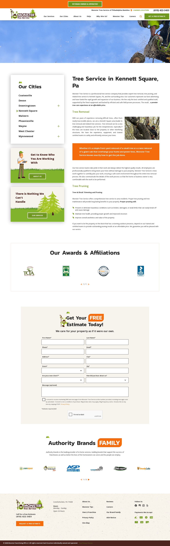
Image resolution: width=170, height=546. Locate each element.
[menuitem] (49, 16)
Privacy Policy (65, 404)
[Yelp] (147, 505)
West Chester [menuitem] (26, 131)
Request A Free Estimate (29, 523)
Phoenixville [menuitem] (26, 121)
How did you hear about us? (97, 376)
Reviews (110, 501)
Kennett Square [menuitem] (28, 110)
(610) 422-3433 (161, 10)
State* (44, 366)
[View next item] (89, 480)
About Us (37, 176)
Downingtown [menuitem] (27, 105)
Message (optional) (49, 385)
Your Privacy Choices (86, 543)
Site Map (86, 523)
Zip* (88, 366)
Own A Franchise (89, 512)
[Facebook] (135, 505)
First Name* (46, 338)
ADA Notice (111, 517)
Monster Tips (87, 507)
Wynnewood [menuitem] (26, 136)
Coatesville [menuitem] (25, 95)
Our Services (37, 215)
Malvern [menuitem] (24, 115)
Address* (45, 357)
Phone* (45, 347)
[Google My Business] (139, 505)
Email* (89, 347)
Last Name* (91, 338)
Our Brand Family (114, 512)
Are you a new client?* (50, 376)
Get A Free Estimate (156, 16)
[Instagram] (143, 505)
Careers (110, 507)
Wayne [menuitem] (23, 126)
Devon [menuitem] (22, 100)
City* (88, 357)
